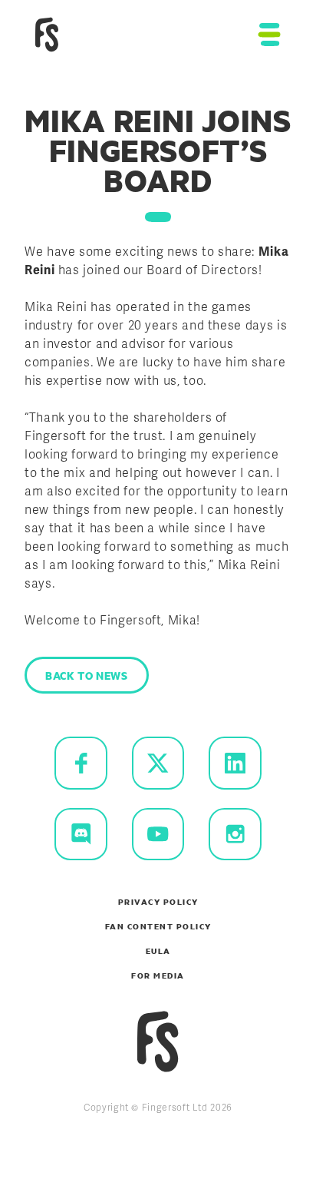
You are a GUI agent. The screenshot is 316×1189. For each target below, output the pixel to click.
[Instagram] (235, 834)
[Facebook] (80, 763)
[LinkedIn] (235, 763)
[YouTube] (158, 834)
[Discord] (80, 834)
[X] (158, 763)
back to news (86, 675)
